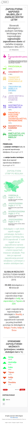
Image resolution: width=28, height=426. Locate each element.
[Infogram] (5, 2)
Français (21, 422)
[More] (25, 7)
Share (6, 389)
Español (17, 422)
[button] (16, 184)
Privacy (16, 417)
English (6, 422)
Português (14, 422)
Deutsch (9, 422)
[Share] (3, 404)
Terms (11, 417)
